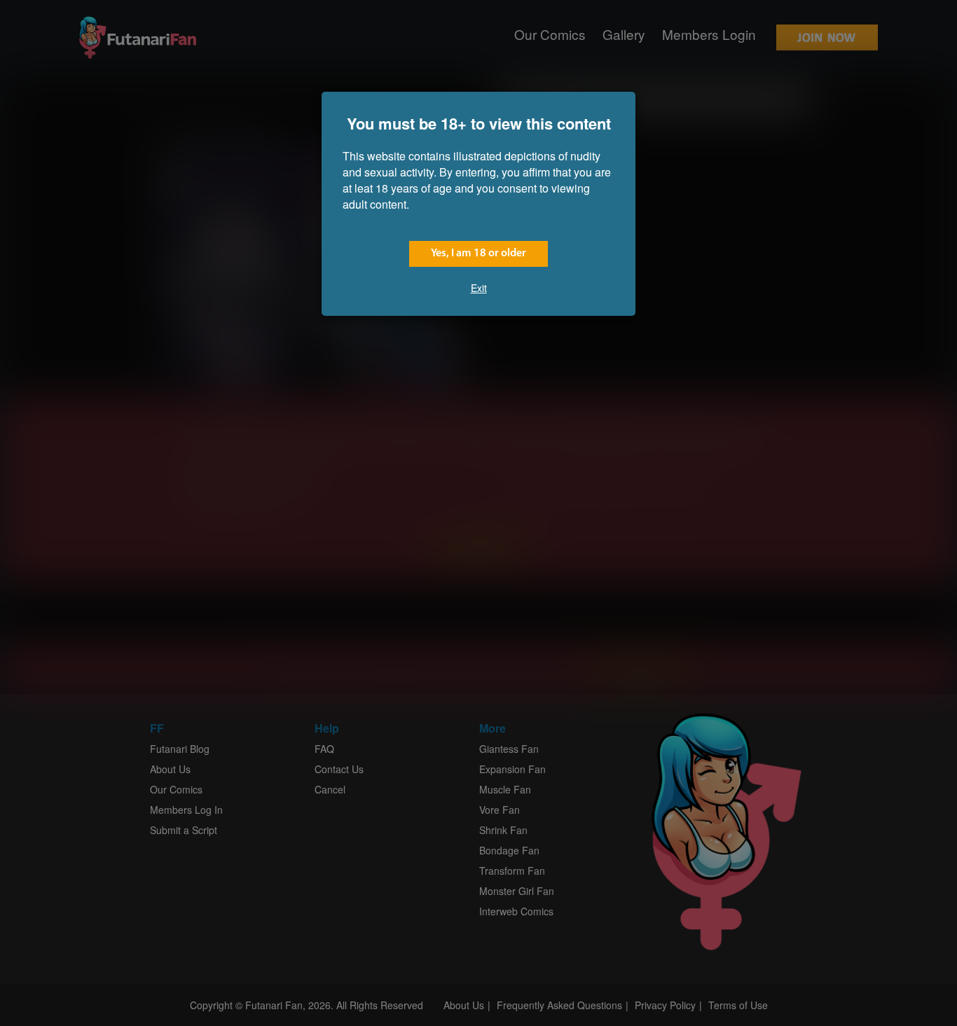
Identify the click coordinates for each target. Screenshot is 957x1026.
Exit (479, 288)
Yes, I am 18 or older (478, 253)
